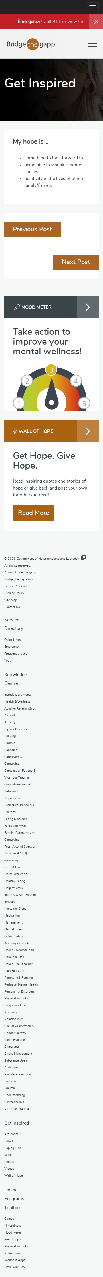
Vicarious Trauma (16, 1108)
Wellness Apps (14, 1260)
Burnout (9, 743)
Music (8, 1154)
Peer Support (13, 1239)
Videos (9, 1168)
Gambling (11, 860)
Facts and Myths (15, 825)
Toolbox (12, 1207)
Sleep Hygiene (14, 1039)
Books (8, 1141)
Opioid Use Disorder (18, 964)
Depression (12, 798)
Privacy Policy (14, 593)
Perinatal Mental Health (21, 984)
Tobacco (10, 1081)
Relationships (13, 1019)
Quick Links (12, 639)
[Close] (96, 21)
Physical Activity (16, 998)
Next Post (76, 262)
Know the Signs (15, 908)
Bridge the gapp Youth (19, 579)
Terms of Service (16, 586)
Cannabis (10, 750)
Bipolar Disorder (15, 729)
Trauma (9, 1088)
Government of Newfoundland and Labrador (48, 558)
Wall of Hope (13, 1175)
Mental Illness (14, 929)
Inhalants (10, 901)
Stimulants (11, 1046)
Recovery (11, 1012)
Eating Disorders (15, 819)
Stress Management (18, 1053)
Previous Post (32, 229)
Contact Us (12, 607)
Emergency (12, 646)
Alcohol (9, 715)
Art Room (11, 1134)
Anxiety (9, 722)
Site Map (10, 600)
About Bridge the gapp (20, 572)
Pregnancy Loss (15, 1005)
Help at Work (13, 888)
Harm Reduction (15, 874)
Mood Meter (12, 1232)
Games (9, 1218)
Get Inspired (16, 1123)
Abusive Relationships (20, 708)
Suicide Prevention (17, 1074)
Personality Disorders (19, 991)
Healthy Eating (14, 881)
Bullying (10, 736)
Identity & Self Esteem (20, 894)
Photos (9, 1161)
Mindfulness (12, 1225)
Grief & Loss (12, 867)
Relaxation (12, 1253)
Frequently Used (15, 653)
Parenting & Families (18, 977)
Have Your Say (14, 1267)
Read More (33, 513)
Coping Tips (12, 1148)
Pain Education (14, 970)
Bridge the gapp (31, 44)
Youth (8, 660)
